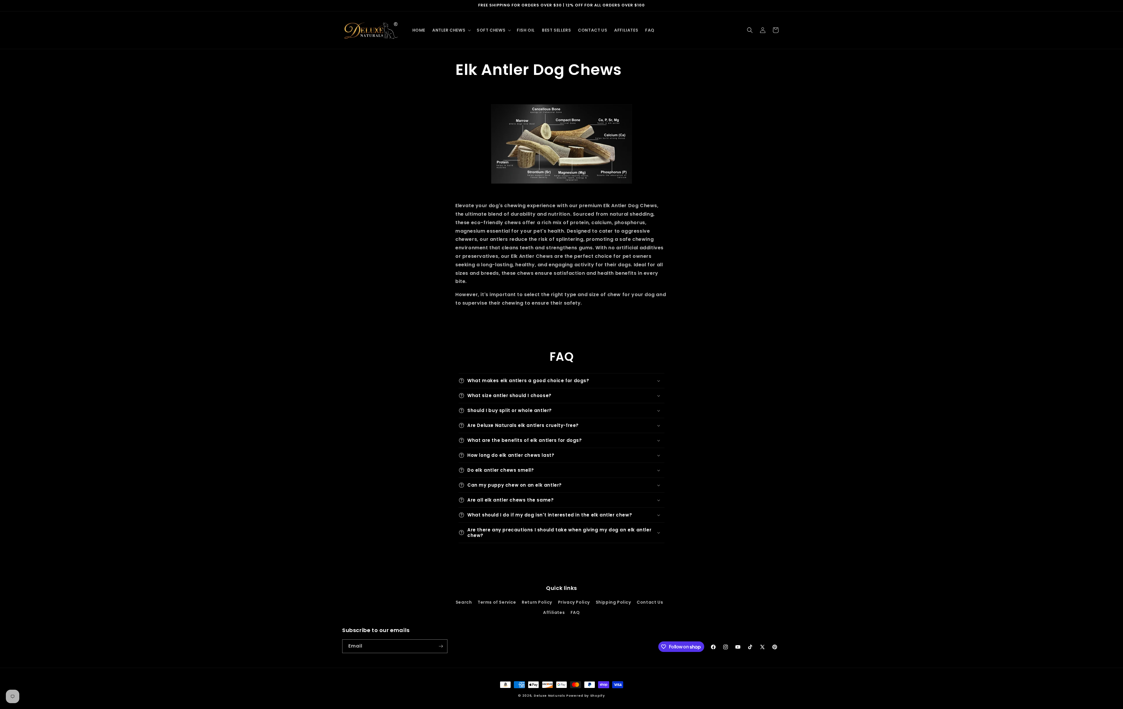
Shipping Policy (613, 602)
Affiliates (554, 612)
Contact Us (650, 602)
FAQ (575, 612)
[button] (451, 30)
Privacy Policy (574, 602)
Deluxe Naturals (549, 695)
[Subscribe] (440, 646)
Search (464, 602)
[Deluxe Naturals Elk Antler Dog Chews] (561, 144)
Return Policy (537, 602)
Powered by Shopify (585, 695)
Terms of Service (497, 602)
